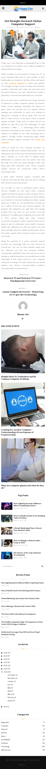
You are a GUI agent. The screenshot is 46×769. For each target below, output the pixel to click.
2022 (5, 666)
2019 (5, 707)
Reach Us (23, 3)
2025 (5, 656)
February (11, 697)
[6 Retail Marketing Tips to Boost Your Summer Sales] (6, 530)
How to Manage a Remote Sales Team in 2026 (18, 606)
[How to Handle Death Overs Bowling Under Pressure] (6, 518)
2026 (5, 653)
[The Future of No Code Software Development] (6, 555)
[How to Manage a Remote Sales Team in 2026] (6, 543)
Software (4, 743)
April (9, 691)
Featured (4, 729)
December (11, 675)
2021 (5, 669)
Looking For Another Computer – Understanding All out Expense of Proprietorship (17, 432)
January (10, 701)
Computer (22, 17)
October (11, 681)
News (3, 736)
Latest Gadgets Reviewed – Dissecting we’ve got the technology (23, 293)
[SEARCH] (42, 566)
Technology (5, 747)
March (10, 694)
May (9, 688)
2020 (6, 672)
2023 (5, 662)
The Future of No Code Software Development (18, 614)
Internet (4, 733)
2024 (5, 659)
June (9, 685)
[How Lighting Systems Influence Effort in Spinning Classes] (6, 506)
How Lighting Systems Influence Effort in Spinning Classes (27, 504)
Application (5, 722)
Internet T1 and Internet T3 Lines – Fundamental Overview (23, 279)
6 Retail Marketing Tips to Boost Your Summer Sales (28, 529)
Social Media (5, 740)
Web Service (5, 750)
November (11, 678)
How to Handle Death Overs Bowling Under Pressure (20, 591)
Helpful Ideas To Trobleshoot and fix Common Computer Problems (18, 377)
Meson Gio (12, 27)
